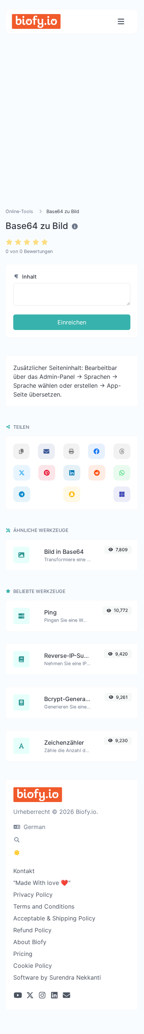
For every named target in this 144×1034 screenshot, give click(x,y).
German (33, 827)
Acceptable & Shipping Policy (54, 918)
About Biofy (29, 942)
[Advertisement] (72, 130)
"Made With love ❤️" (41, 882)
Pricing (22, 953)
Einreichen (71, 322)
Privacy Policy (33, 894)
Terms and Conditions (43, 906)
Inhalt (28, 276)
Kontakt (24, 871)
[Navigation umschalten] (121, 21)
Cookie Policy (32, 965)
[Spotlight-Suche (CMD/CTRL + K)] (17, 840)
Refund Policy (32, 930)
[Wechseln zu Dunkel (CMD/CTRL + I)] (17, 853)
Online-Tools (19, 211)
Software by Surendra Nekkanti (57, 977)
